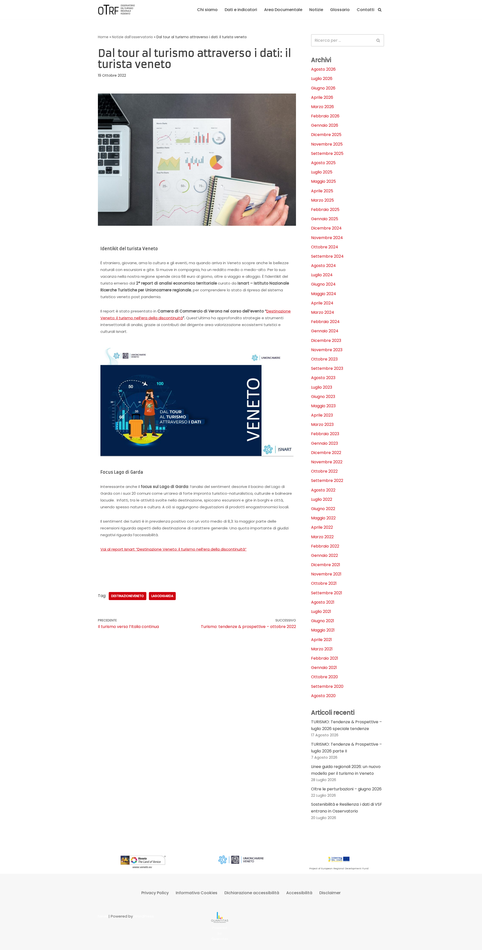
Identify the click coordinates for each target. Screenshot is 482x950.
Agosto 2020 (323, 696)
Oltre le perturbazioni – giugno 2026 (346, 789)
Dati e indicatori (241, 10)
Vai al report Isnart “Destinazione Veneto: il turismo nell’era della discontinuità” (173, 549)
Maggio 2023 (323, 406)
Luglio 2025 (321, 172)
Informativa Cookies (196, 893)
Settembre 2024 (327, 256)
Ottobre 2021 (324, 583)
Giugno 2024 (323, 284)
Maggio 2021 (323, 630)
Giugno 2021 (322, 621)
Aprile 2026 (322, 97)
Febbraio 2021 (324, 658)
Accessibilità (299, 893)
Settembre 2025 (327, 153)
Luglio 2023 (321, 387)
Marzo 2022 (322, 537)
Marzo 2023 (322, 424)
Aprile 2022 (322, 527)
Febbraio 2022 (325, 546)
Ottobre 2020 (324, 677)
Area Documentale (283, 10)
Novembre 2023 (326, 350)
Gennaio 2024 (324, 331)
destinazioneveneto (127, 596)
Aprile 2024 (322, 303)
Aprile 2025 (322, 191)
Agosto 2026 (323, 69)
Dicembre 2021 (325, 565)
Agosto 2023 (323, 378)
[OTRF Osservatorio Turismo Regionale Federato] (117, 10)
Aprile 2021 (321, 640)
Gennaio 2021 (324, 667)
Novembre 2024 (327, 238)
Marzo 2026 (322, 107)
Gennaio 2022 (324, 555)
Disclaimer (330, 893)
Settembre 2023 (327, 368)
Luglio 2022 (321, 499)
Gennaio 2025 (324, 219)
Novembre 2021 (326, 574)
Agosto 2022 (323, 490)
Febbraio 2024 (325, 322)
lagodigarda (162, 596)
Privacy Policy (155, 893)
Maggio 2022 (323, 518)
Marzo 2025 (322, 200)
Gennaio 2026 (324, 125)
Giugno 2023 (323, 396)
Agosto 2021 (322, 602)
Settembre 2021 (326, 593)
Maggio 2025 (323, 181)
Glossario (340, 10)
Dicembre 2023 (326, 340)
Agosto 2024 (323, 265)
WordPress (144, 916)
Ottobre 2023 (324, 359)
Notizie (316, 10)
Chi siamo (207, 10)
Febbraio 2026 (325, 116)
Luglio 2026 (321, 78)
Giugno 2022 (323, 509)
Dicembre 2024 (326, 228)
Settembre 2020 (327, 686)
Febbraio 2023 (325, 434)
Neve (102, 916)
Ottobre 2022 (324, 471)
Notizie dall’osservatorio (132, 36)
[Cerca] (380, 10)
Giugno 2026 (323, 88)
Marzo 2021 (322, 649)
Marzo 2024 (322, 312)
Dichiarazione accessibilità (251, 893)
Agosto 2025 (323, 163)
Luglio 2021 (321, 611)
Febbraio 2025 (325, 209)
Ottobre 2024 (324, 247)
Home (103, 36)
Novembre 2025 (327, 144)
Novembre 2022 (326, 462)
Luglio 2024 (322, 275)
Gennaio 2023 (324, 443)
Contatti (365, 10)
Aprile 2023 (322, 415)
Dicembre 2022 (326, 453)
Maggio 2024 (323, 294)
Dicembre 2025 (326, 135)
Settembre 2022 (327, 480)
